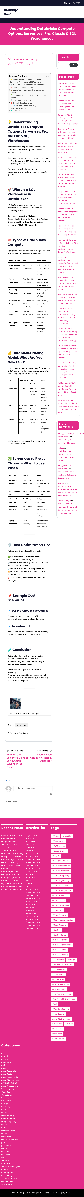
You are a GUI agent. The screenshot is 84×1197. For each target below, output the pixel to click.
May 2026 (30, 844)
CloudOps (5, 1092)
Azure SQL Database (61, 1019)
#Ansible (67, 836)
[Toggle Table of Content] (45, 76)
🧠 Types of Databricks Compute (23, 87)
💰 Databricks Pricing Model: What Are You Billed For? (27, 91)
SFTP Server (6, 1151)
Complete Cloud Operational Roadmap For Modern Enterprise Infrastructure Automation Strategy (68, 335)
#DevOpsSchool (59, 949)
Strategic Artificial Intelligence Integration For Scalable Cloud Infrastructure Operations (68, 215)
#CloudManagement (61, 890)
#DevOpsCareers (59, 940)
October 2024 (32, 895)
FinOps (4, 1113)
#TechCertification (60, 1009)
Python (4, 1148)
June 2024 (30, 904)
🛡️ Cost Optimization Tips (21, 100)
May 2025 (30, 880)
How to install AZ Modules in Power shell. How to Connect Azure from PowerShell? (68, 491)
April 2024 (30, 910)
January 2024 (32, 919)
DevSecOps (6, 1107)
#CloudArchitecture (61, 865)
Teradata (5, 1160)
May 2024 (30, 907)
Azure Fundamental (9, 1077)
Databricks (21, 725)
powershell (6, 1145)
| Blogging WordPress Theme (43, 1193)
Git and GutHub (8, 1118)
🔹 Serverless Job (20, 108)
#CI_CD (55, 856)
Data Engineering (8, 1098)
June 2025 (30, 877)
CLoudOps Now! (11, 12)
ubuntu (4, 1169)
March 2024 (31, 913)
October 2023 (32, 928)
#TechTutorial (58, 1014)
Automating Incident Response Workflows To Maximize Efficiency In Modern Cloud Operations (68, 352)
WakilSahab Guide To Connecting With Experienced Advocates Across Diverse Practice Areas (68, 389)
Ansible (4, 1059)
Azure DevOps (7, 1074)
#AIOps (55, 836)
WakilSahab (6, 1184)
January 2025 (32, 889)
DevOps (69, 1024)
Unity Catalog (58, 1038)
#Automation (58, 841)
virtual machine (8, 1181)
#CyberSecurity (59, 925)
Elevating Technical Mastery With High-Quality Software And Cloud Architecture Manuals (67, 180)
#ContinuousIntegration (62, 920)
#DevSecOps (58, 959)
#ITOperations (58, 974)
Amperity (5, 1056)
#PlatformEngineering (61, 994)
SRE (2, 1157)
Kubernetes (57, 1029)
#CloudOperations (60, 905)
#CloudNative (58, 900)
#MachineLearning (60, 984)
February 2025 (32, 886)
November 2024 (33, 892)
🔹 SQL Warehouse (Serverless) (25, 106)
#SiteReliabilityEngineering (64, 999)
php (3, 1142)
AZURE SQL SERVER (9, 1083)
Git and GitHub (7, 1116)
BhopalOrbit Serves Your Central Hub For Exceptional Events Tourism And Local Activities (67, 90)
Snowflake (5, 1154)
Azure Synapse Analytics (12, 1086)
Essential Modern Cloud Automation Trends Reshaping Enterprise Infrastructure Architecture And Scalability (68, 370)
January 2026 (32, 856)
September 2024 (33, 898)
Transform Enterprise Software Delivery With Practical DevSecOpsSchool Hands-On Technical (68, 246)
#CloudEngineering (60, 880)
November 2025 (33, 862)
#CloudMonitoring (60, 895)
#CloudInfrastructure (61, 885)
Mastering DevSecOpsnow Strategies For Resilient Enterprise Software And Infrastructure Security (68, 264)
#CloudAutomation (60, 870)
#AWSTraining (58, 846)
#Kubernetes (58, 979)
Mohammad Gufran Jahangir (25, 59)
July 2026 (30, 838)
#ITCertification (59, 969)
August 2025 (31, 871)
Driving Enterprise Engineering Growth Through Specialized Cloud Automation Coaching (67, 283)
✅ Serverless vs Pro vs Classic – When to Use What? (28, 96)
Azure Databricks (8, 1071)
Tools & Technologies (10, 1166)
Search (64, 57)
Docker (4, 1110)
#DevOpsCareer (59, 935)
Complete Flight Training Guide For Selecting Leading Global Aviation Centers (68, 119)
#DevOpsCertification (61, 945)
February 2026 (32, 853)
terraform (5, 1163)
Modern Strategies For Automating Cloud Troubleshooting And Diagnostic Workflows (67, 230)
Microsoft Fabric (8, 1130)
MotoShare (57, 1033)
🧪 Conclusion (16, 110)
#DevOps (56, 930)
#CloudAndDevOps (60, 861)
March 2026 (31, 850)
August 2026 (31, 835)
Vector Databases (9, 1178)
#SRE (54, 1004)
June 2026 (30, 841)
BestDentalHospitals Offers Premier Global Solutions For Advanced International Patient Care (68, 406)
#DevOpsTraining (60, 954)
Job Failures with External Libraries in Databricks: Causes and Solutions (68, 456)
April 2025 (30, 883)
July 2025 (30, 874)
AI (2, 1053)
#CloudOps (57, 910)
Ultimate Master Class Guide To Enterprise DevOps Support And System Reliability (67, 299)
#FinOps (71, 959)
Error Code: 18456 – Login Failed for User (66, 441)
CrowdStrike (6, 1095)
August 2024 (31, 901)
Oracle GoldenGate (9, 1139)
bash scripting (7, 1089)
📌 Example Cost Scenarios (21, 103)
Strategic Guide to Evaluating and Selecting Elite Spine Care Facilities (67, 105)
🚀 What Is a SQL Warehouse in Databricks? (27, 85)
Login (8, 780)
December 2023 (33, 922)
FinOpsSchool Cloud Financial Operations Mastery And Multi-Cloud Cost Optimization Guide (67, 198)
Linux (3, 1127)
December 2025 (33, 859)
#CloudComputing (60, 875)
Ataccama (6, 1062)
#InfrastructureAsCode (62, 964)
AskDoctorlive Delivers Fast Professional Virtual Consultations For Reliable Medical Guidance (67, 163)
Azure (3, 1068)
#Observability (58, 989)
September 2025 (33, 868)
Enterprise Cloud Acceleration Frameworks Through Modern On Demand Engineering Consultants (67, 316)
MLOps (4, 1133)
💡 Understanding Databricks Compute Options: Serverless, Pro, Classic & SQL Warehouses (29, 81)
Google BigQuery (8, 1122)
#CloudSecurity (59, 915)
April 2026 (30, 847)
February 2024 (32, 916)
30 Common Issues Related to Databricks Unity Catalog (67, 475)
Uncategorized (7, 1172)
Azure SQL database (10, 1080)
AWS (3, 1065)
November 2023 (33, 925)
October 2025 (32, 865)
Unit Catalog (6, 1175)
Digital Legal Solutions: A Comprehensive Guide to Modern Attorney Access (68, 147)
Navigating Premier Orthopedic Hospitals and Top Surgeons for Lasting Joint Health (67, 133)
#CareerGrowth (59, 851)
